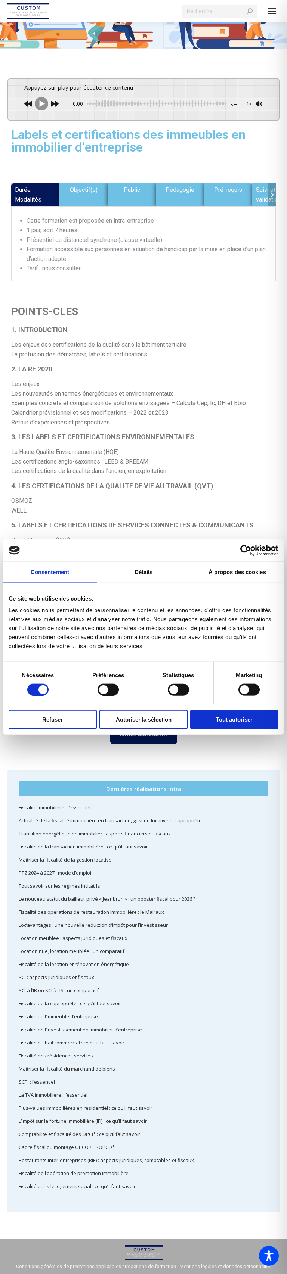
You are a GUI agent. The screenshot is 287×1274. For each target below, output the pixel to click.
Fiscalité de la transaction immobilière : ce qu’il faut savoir (83, 846)
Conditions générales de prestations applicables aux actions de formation (96, 1266)
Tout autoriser (234, 719)
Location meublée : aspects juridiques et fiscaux (73, 938)
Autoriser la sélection (144, 719)
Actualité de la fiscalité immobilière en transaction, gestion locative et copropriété (110, 820)
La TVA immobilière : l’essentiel (53, 1094)
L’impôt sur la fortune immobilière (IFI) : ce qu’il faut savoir (83, 1121)
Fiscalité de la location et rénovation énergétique (74, 964)
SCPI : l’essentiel (37, 1081)
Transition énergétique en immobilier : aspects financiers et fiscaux (95, 833)
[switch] (108, 689)
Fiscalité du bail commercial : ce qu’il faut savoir (71, 1042)
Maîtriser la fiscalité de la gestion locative (65, 859)
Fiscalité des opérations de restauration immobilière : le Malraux (91, 912)
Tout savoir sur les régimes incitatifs (59, 885)
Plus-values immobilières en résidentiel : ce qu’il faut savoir (85, 1108)
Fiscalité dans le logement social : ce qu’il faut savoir (77, 1186)
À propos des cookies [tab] (237, 572)
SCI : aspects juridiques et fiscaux (56, 977)
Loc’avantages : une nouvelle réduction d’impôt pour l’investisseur (93, 925)
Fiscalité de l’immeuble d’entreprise (58, 1016)
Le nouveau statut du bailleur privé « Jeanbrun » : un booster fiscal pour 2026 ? (107, 898)
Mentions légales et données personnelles (225, 1266)
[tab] (35, 194)
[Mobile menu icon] (272, 11)
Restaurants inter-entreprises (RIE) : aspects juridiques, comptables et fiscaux (106, 1160)
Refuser (52, 719)
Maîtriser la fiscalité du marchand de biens (67, 1068)
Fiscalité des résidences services (56, 1055)
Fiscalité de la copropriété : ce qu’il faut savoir (70, 1003)
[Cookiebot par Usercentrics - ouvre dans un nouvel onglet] (245, 550)
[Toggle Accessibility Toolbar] (269, 1256)
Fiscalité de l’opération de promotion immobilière (74, 1173)
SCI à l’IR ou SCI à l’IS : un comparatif (59, 990)
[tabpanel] (143, 245)
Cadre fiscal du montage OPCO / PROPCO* (67, 1147)
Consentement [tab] (50, 572)
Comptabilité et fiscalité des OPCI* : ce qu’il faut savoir (79, 1134)
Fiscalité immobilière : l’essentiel (54, 807)
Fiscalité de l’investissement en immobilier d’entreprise (80, 1029)
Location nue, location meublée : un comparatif (71, 951)
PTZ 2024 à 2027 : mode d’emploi (55, 872)
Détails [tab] (144, 572)
